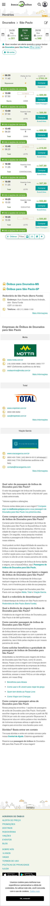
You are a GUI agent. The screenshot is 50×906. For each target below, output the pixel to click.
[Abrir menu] (3, 4)
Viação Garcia (40, 592)
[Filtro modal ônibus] (27, 236)
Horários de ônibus (13, 816)
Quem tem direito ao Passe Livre (21, 691)
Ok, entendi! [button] (25, 898)
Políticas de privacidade (15, 864)
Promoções (8, 824)
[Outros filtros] (42, 236)
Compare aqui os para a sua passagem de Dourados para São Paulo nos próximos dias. (24, 509)
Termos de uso (10, 860)
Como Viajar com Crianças (18, 696)
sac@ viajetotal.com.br (16, 415)
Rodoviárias (9, 831)
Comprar (41, 83)
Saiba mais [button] (35, 891)
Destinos (7, 828)
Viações (6, 835)
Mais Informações (40, 313)
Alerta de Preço (11, 820)
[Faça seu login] (45, 4)
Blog (5, 843)
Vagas (5, 857)
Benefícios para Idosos (17, 682)
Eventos (7, 839)
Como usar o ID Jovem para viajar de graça (25, 686)
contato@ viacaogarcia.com (19, 467)
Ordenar (13, 236)
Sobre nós (8, 849)
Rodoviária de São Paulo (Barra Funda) (19, 603)
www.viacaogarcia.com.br (18, 453)
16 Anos (6, 853)
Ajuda (5, 868)
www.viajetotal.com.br (16, 408)
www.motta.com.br (15, 359)
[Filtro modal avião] (37, 236)
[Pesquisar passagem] (39, 4)
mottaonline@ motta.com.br (18, 370)
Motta (24, 592)
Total (29, 592)
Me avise (10, 52)
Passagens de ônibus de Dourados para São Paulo (24, 566)
